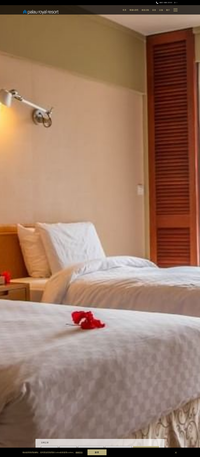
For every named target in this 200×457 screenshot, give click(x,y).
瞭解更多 (79, 452)
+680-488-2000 (165, 2)
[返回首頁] (40, 12)
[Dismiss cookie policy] (176, 452)
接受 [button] (97, 452)
